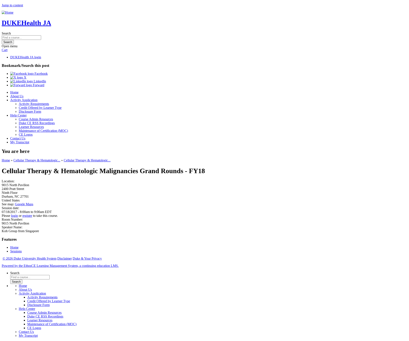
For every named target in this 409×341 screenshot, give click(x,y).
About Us (16, 96)
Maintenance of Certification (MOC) (43, 130)
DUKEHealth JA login (25, 57)
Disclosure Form (30, 111)
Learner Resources (31, 127)
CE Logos (26, 134)
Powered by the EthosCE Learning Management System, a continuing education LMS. (60, 266)
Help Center (18, 115)
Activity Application (23, 100)
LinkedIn (39, 81)
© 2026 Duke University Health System (29, 258)
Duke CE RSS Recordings (37, 123)
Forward (38, 85)
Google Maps (24, 204)
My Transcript (19, 142)
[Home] (7, 12)
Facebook (41, 73)
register (27, 215)
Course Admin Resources (36, 119)
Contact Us (17, 138)
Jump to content (12, 5)
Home (14, 92)
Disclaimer (64, 258)
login (14, 215)
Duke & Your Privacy (87, 258)
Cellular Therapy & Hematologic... (36, 160)
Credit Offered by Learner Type (40, 107)
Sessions (16, 251)
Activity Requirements (34, 104)
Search (6, 33)
